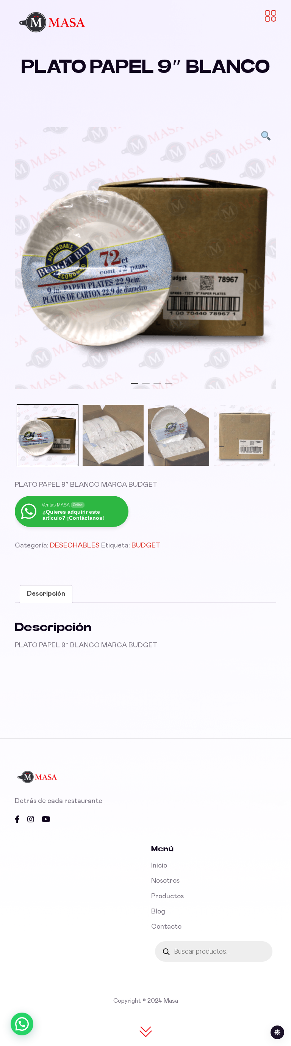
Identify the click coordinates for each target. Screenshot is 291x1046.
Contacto (166, 926)
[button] (22, 1024)
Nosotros (165, 880)
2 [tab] (146, 386)
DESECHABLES (75, 545)
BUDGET (146, 545)
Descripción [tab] (46, 593)
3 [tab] (157, 386)
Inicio (159, 865)
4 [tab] (168, 386)
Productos (167, 896)
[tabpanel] (145, 258)
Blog (158, 911)
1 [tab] (134, 386)
